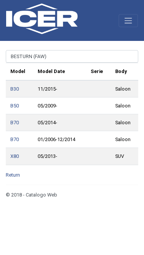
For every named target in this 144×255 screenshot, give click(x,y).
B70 (14, 122)
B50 (14, 106)
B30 (14, 89)
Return (13, 175)
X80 (14, 156)
